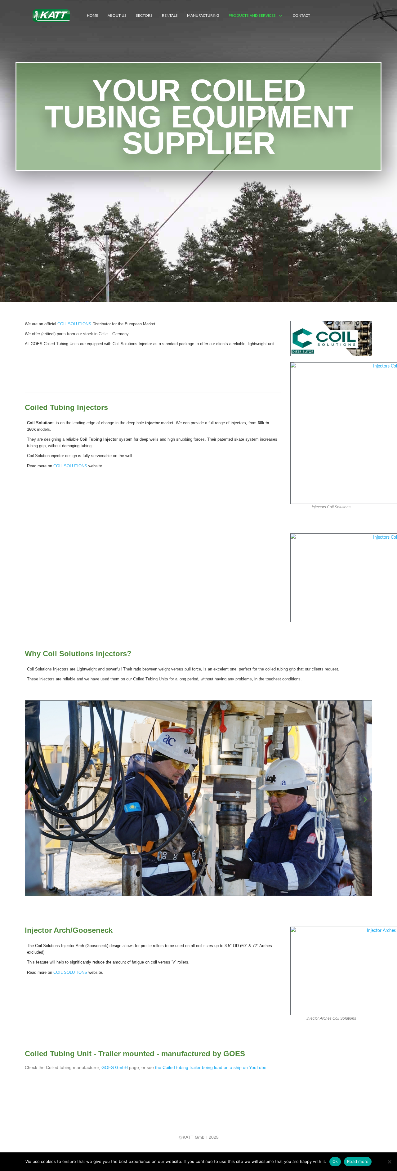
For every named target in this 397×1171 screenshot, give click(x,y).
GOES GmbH (114, 1067)
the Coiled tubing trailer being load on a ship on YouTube (210, 1067)
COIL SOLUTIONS (74, 324)
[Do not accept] (389, 1162)
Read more (357, 1161)
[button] (32, 800)
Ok (335, 1161)
